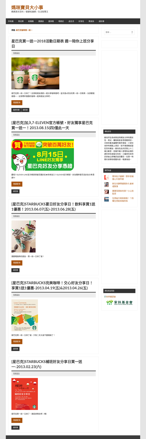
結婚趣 (31, 21)
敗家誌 (91, 21)
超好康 (101, 21)
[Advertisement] (119, 87)
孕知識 (10, 21)
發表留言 (16, 53)
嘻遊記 (61, 21)
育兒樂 (21, 21)
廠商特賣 (16, 110)
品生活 (71, 21)
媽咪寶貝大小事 (27, 7)
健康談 (41, 21)
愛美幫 (51, 21)
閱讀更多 (17, 103)
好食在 (81, 21)
